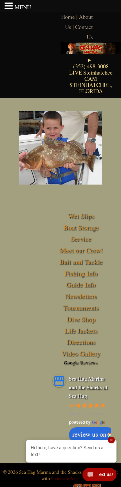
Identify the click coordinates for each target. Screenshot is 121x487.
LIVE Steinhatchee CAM (91, 75)
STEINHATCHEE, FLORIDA (91, 88)
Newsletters (81, 295)
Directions (81, 341)
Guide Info (80, 284)
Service (81, 238)
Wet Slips (81, 215)
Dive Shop (81, 319)
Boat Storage (80, 227)
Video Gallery (80, 353)
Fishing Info (80, 273)
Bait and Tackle (80, 261)
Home (68, 17)
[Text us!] (99, 475)
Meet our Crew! (80, 250)
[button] (10, 6)
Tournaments (80, 307)
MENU (23, 7)
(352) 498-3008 (91, 66)
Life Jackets (80, 330)
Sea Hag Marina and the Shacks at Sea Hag (88, 387)
